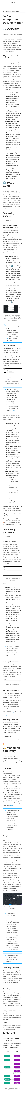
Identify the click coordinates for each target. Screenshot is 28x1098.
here (6, 358)
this (7, 338)
